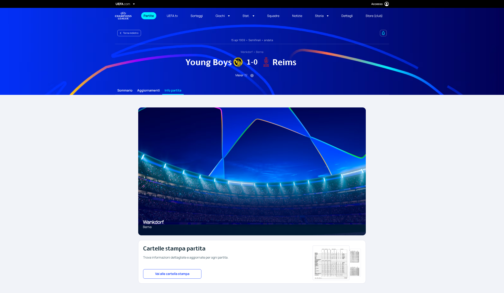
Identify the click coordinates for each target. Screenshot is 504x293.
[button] (222, 15)
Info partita (173, 90)
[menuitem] (150, 15)
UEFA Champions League (123, 15)
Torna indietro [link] (130, 33)
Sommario (124, 90)
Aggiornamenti (148, 90)
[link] (149, 15)
